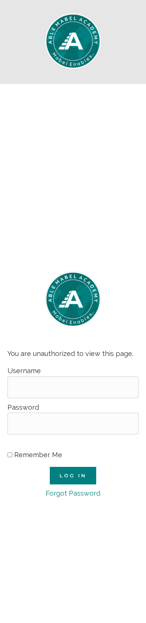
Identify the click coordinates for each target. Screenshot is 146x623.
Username (24, 371)
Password (23, 407)
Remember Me (37, 455)
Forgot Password (73, 493)
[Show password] (11, 442)
